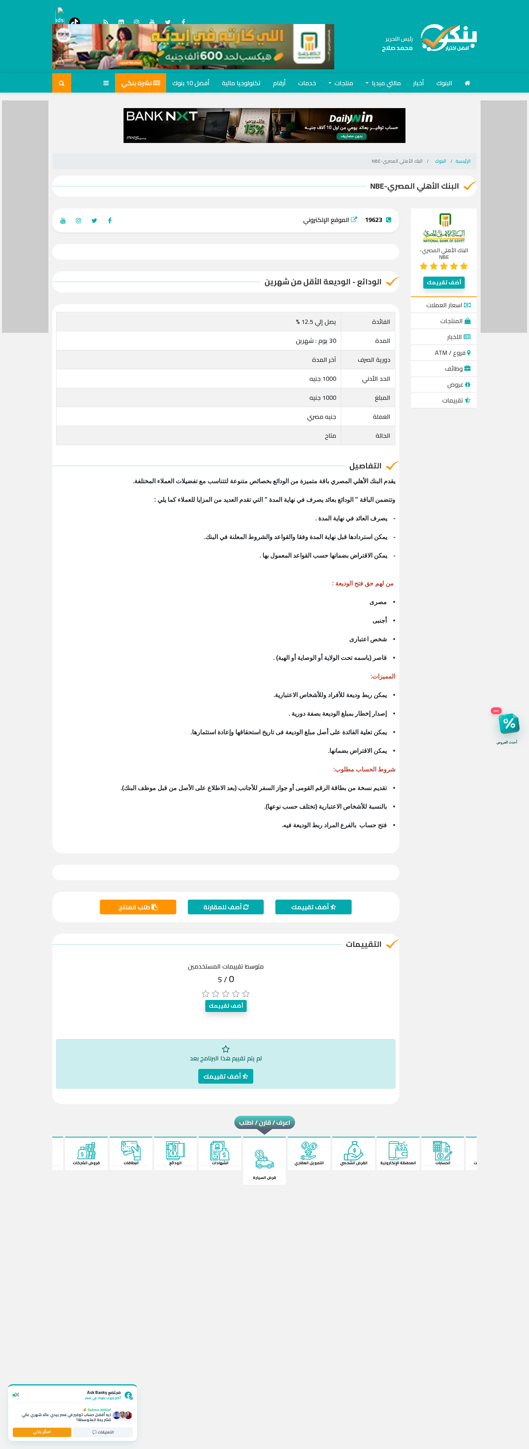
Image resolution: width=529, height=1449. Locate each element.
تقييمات (453, 400)
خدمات (307, 83)
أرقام (279, 83)
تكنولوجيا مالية (241, 83)
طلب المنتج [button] (135, 907)
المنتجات (452, 321)
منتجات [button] (343, 83)
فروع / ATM (451, 352)
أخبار (418, 83)
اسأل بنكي (42, 1431)
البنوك (444, 83)
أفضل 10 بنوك (191, 83)
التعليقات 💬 (103, 1432)
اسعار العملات (445, 305)
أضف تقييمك (444, 282)
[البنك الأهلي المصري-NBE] (444, 229)
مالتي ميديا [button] (385, 83)
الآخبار (455, 336)
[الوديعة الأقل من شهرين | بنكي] (445, 43)
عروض (456, 384)
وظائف (454, 368)
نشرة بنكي (137, 83)
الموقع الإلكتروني (327, 219)
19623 (373, 219)
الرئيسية (463, 161)
